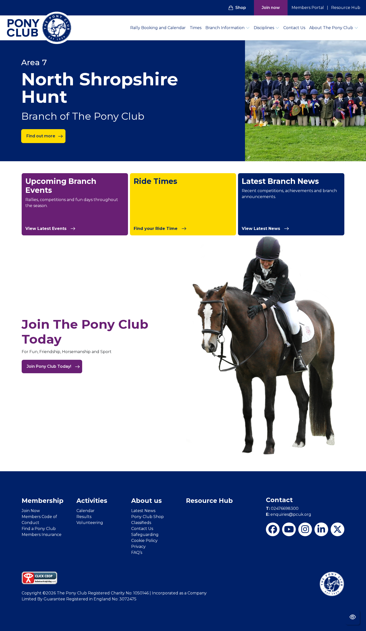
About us (146, 500)
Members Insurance (41, 534)
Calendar (85, 510)
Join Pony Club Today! (49, 366)
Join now (271, 7)
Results (83, 516)
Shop (240, 7)
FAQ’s (136, 552)
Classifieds (141, 522)
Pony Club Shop (147, 516)
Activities (91, 500)
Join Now (31, 510)
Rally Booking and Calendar (158, 27)
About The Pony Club (331, 27)
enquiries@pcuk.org (288, 514)
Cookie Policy (144, 540)
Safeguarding (145, 534)
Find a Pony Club (39, 528)
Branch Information (224, 27)
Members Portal (308, 7)
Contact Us (294, 27)
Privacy (138, 546)
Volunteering (89, 522)
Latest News (143, 510)
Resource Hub (345, 7)
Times (195, 27)
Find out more (40, 136)
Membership (42, 500)
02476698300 (282, 508)
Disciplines (264, 27)
